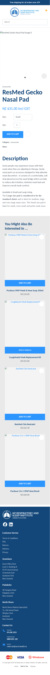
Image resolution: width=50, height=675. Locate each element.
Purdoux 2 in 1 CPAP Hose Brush (24, 491)
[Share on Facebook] (8, 147)
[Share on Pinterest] (20, 147)
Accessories (6, 87)
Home (16, 666)
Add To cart (25, 283)
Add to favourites (41, 237)
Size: (4, 117)
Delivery (5, 549)
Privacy (5, 552)
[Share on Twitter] (12, 147)
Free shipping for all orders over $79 (25, 3)
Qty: (4, 125)
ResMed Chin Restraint (25, 424)
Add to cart (13, 134)
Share (4, 147)
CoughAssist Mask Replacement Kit (25, 357)
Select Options (25, 350)
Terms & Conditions (10, 538)
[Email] (16, 147)
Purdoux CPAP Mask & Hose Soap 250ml (25, 291)
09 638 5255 (12, 633)
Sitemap (32, 666)
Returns (5, 545)
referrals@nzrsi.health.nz (17, 647)
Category (5, 142)
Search (44, 22)
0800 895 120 (12, 639)
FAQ (4, 542)
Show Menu (3, 12)
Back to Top (24, 666)
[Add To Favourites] (28, 134)
